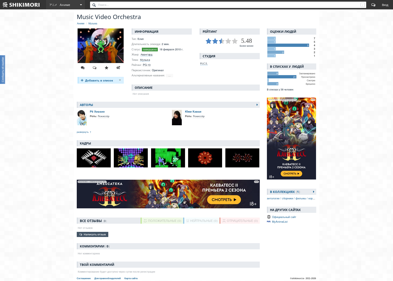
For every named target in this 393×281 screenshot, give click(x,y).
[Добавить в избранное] (106, 68)
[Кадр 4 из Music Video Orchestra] (205, 157)
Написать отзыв (95, 234)
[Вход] (385, 4)
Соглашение (84, 278)
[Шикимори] (21, 4)
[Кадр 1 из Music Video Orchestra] (94, 157)
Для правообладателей (107, 278)
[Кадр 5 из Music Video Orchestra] (242, 157)
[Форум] (373, 4)
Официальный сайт (284, 217)
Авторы (86, 105)
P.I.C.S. (204, 63)
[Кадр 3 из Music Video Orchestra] (168, 157)
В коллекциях (284, 192)
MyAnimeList (280, 221)
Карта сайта (131, 278)
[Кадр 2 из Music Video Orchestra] (131, 157)
